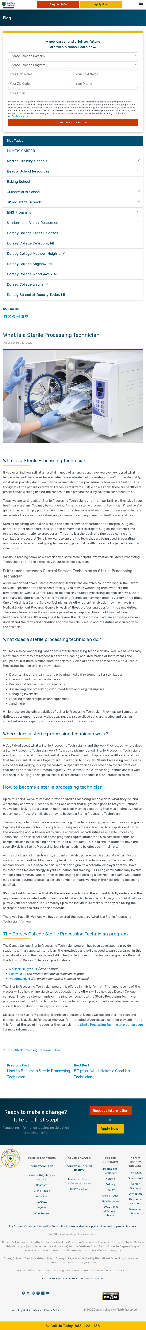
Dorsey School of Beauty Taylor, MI (36, 295)
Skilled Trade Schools (24, 202)
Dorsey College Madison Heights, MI (36, 254)
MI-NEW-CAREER (21, 151)
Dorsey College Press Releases (32, 233)
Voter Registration (21, 1310)
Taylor (79, 1181)
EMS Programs (19, 212)
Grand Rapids (42, 1190)
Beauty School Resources (28, 171)
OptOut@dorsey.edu (18, 116)
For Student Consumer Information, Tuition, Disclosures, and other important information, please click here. (73, 1226)
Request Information (73, 122)
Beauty (110, 1189)
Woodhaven (42, 1213)
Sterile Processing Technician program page (111, 1024)
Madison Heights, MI (23, 969)
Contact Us (135, 1193)
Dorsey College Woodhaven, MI (32, 274)
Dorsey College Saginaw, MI (29, 264)
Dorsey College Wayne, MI (28, 284)
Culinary (110, 1184)
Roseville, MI (17, 974)
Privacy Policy (51, 1310)
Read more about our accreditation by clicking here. (73, 1278)
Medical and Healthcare (110, 1170)
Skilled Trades (110, 1195)
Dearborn (41, 1184)
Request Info (58, 4)
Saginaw (41, 1201)
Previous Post (38, 1071)
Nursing (110, 1178)
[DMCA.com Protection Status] (110, 1299)
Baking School (18, 182)
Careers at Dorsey (135, 1211)
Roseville (41, 1196)
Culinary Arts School (23, 192)
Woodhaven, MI (20, 979)
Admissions (135, 1172)
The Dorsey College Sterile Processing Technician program (65, 934)
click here (91, 1234)
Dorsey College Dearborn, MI (30, 243)
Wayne (42, 1207)
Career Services (135, 1185)
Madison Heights (42, 1177)
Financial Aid (135, 1178)
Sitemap (37, 1310)
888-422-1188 (75, 1326)
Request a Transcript (135, 1201)
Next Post (102, 1071)
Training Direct (79, 1188)
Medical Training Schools (27, 161)
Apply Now (100, 4)
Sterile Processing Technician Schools (38, 1050)
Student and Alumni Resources (32, 223)
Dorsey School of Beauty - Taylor (110, 1211)
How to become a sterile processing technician (53, 787)
